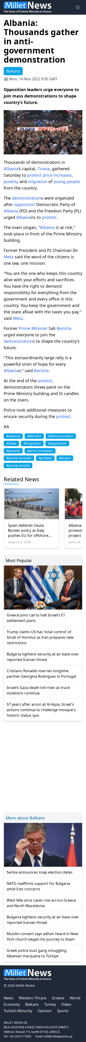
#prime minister (18, 458)
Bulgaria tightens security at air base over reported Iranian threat (43, 657)
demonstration (26, 198)
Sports (63, 1010)
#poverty (13, 451)
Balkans (32, 1004)
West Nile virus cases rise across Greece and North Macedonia (41, 903)
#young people (18, 465)
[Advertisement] (43, 766)
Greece (58, 997)
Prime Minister (33, 328)
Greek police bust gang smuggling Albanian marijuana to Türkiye (37, 953)
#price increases (40, 451)
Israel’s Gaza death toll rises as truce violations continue (38, 690)
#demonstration (60, 436)
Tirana (43, 168)
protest (34, 175)
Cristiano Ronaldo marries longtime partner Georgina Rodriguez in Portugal (41, 673)
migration (37, 181)
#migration (32, 443)
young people (66, 181)
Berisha (64, 328)
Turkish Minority (18, 1010)
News (8, 997)
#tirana (64, 458)
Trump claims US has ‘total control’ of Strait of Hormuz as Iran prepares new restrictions (40, 637)
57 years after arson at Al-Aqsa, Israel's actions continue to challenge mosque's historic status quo (41, 710)
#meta (11, 443)
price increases (57, 175)
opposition (24, 204)
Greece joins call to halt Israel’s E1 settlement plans (36, 618)
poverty (11, 181)
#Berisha (34, 436)
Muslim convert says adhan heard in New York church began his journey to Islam (42, 936)
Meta (9, 256)
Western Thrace (32, 997)
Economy (12, 1004)
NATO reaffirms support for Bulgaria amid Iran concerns (38, 886)
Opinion (45, 1010)
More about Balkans (25, 818)
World (75, 997)
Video (66, 1004)
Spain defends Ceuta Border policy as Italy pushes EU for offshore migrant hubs (28, 530)
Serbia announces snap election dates (39, 872)
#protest (45, 458)
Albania (11, 168)
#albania (13, 436)
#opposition (57, 443)
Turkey (50, 1004)
